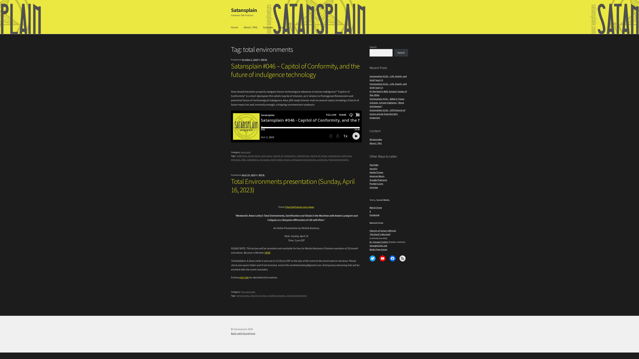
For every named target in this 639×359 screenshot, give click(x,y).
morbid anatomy (276, 295)
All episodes (376, 139)
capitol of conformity (284, 155)
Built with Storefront (243, 333)
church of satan (318, 155)
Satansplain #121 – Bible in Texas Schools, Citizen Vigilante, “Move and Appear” (387, 102)
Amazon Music (377, 176)
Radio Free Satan (378, 249)
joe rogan (264, 159)
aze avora (266, 155)
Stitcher (374, 187)
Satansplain (244, 10)
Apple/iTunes (376, 172)
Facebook (374, 215)
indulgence (252, 159)
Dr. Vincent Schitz (379, 241)
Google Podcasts (378, 180)
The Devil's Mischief (380, 234)
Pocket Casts (376, 183)
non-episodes (248, 291)
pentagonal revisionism (303, 159)
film (243, 159)
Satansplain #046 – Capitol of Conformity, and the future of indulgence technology (295, 70)
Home (234, 27)
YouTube (374, 164)
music (287, 159)
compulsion (334, 155)
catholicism (303, 155)
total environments (338, 159)
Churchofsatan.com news (299, 207)
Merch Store (376, 207)
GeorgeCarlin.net (378, 245)
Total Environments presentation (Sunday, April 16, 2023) (293, 185)
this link (244, 277)
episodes (246, 152)
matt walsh (277, 159)
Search (373, 47)
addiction (242, 155)
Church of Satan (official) (383, 230)
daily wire (346, 155)
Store (282, 27)
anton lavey (254, 155)
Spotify (373, 168)
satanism (322, 159)
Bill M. (264, 59)
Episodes (268, 27)
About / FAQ (250, 27)
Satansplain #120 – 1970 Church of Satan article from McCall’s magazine (387, 114)
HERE (267, 252)
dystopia (235, 159)
